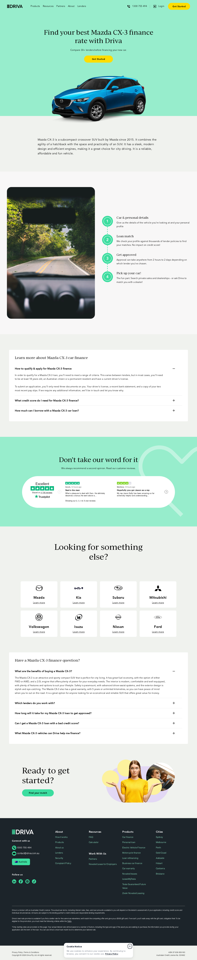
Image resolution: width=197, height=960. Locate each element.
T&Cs (69, 921)
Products (59, 842)
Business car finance (132, 863)
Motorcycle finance (131, 853)
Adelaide (160, 858)
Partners (93, 859)
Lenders (81, 6)
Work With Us (97, 853)
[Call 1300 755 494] (129, 6)
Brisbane (160, 874)
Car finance (127, 837)
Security (59, 858)
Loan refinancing (130, 858)
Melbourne (161, 842)
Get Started (179, 6)
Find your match (38, 792)
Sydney (159, 837)
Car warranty (128, 868)
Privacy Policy (111, 954)
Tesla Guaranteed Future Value (134, 886)
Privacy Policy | (18, 952)
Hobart (159, 863)
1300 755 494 (139, 6)
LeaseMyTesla (129, 879)
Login (161, 6)
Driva (15, 6)
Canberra (160, 868)
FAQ (91, 837)
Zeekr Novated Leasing (133, 893)
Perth (158, 847)
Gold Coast (161, 853)
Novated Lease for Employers (103, 864)
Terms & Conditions (31, 952)
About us (59, 847)
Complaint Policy (63, 863)
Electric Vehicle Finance (133, 847)
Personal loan (128, 842)
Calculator (94, 842)
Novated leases (129, 874)
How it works (61, 837)
